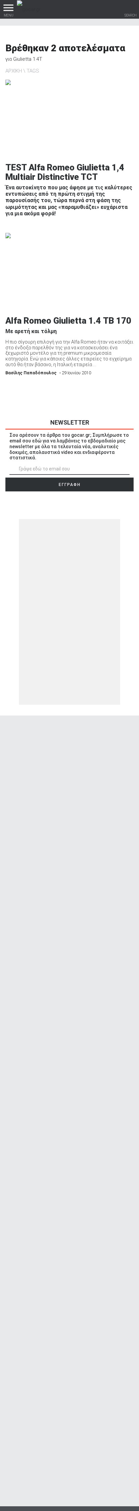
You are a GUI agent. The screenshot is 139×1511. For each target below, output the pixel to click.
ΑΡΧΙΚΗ (13, 71)
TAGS (33, 71)
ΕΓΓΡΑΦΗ (70, 484)
